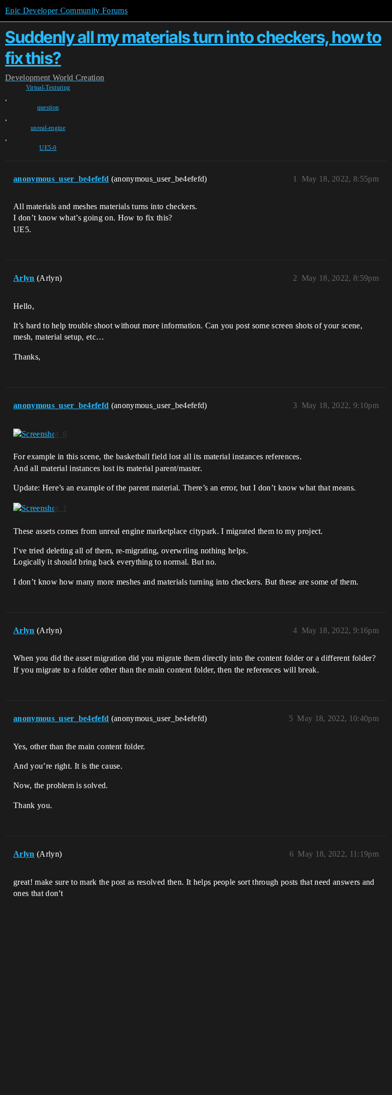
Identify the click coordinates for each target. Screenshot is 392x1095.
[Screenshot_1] (40, 508)
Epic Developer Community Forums (66, 10)
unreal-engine (48, 127)
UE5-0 (48, 147)
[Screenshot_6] (40, 434)
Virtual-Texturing (48, 87)
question (48, 107)
